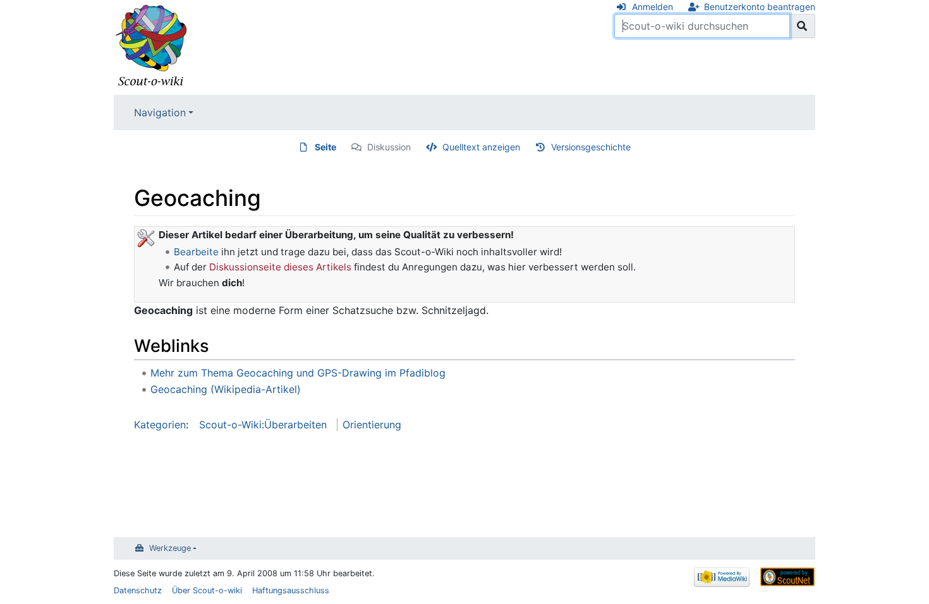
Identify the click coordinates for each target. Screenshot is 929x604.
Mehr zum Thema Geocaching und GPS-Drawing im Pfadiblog (298, 372)
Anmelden (652, 6)
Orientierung (372, 424)
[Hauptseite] (152, 46)
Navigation (160, 112)
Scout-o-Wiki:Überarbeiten (263, 424)
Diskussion (389, 147)
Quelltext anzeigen (481, 147)
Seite (325, 147)
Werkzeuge (170, 548)
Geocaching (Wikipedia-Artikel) (225, 389)
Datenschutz (138, 590)
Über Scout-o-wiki (207, 590)
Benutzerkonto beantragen (759, 6)
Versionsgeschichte (591, 147)
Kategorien (160, 424)
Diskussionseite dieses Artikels (280, 267)
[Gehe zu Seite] (802, 26)
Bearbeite (196, 252)
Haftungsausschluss (290, 590)
